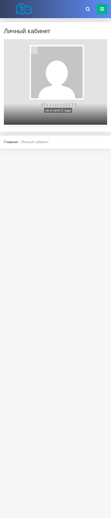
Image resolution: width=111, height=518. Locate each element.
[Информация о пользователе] (34, 50)
